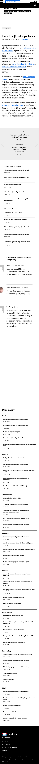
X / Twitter (6, 744)
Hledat (35, 5)
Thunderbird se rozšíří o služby (13, 212)
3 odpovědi (24, 39)
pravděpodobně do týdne (23, 64)
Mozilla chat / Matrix (9, 747)
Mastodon (6, 738)
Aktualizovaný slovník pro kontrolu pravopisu (17, 192)
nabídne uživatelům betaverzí (14, 66)
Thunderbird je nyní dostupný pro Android (16, 227)
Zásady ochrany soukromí (9, 757)
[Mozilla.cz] (10, 736)
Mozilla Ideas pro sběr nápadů (12, 184)
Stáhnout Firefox (12, 1)
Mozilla (33, 2)
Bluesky (5, 741)
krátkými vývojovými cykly (12, 105)
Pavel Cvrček (6, 39)
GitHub (4, 751)
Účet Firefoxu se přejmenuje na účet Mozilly (16, 170)
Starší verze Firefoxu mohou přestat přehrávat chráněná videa (17, 199)
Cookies (20, 757)
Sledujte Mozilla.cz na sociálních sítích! (15, 219)
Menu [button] (1, 1)
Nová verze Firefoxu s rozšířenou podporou (16, 177)
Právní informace (29, 757)
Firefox (6, 28)
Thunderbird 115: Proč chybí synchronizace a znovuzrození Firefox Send (17, 242)
